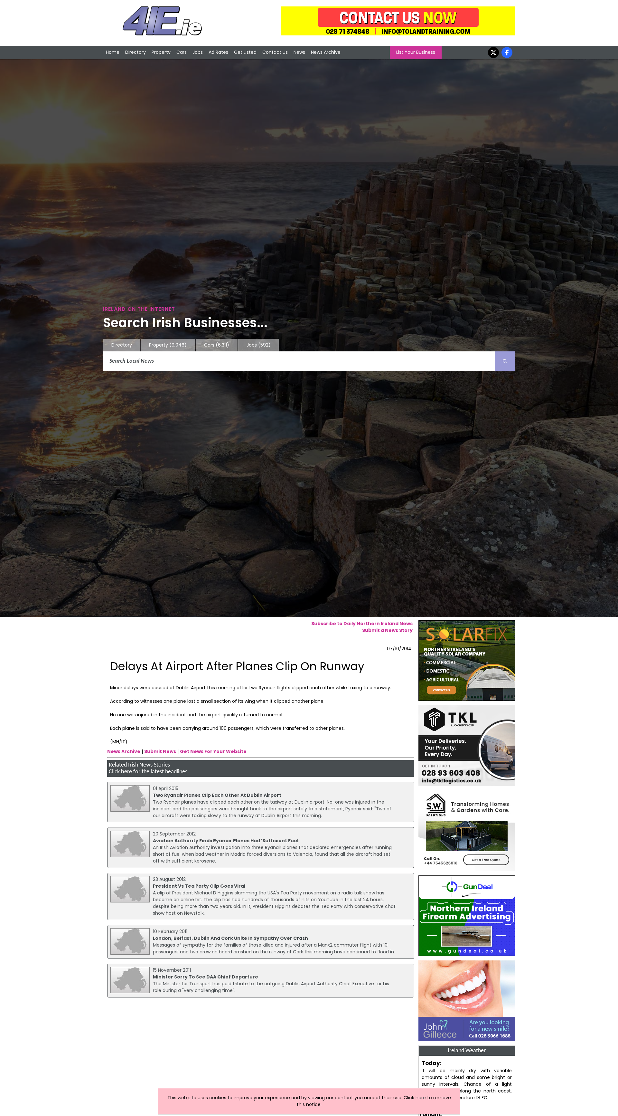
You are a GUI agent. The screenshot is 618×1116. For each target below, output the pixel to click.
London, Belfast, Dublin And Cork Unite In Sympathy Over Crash (230, 938)
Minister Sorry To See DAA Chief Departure (205, 977)
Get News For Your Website (213, 751)
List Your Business (415, 52)
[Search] (505, 361)
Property (161, 52)
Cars (181, 52)
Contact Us (275, 52)
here (126, 772)
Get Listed (245, 52)
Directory (135, 52)
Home (112, 52)
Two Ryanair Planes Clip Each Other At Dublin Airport (217, 795)
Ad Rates (218, 52)
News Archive (326, 52)
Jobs (197, 52)
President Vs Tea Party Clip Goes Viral (199, 886)
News (299, 52)
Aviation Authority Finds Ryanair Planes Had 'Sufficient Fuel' (226, 840)
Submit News (160, 751)
